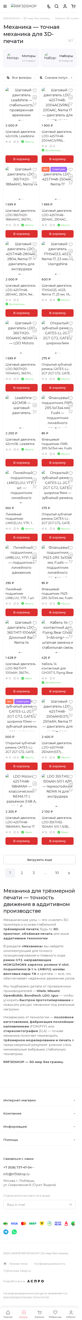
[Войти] (65, 6)
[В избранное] (35, 91)
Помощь (10, 1140)
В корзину (21, 159)
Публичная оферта (17, 1270)
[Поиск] (56, 6)
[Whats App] (14, 1231)
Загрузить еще (39, 860)
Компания (12, 1113)
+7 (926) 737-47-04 (17, 1167)
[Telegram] (5, 1231)
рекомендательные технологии (26, 1297)
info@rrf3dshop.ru (16, 1174)
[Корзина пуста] (73, 6)
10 (57, 873)
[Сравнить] (35, 97)
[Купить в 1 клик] (35, 104)
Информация (15, 1127)
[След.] (69, 873)
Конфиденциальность (49, 1263)
